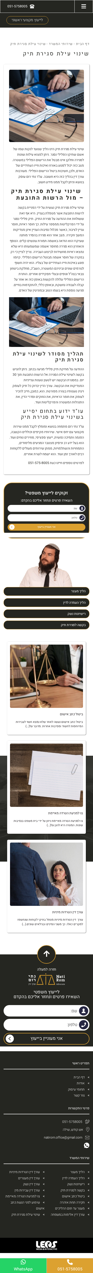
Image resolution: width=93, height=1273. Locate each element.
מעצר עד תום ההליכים (70, 1208)
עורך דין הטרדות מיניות (24, 1171)
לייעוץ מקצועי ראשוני (27, 20)
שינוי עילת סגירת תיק (25, 1214)
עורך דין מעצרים (29, 1178)
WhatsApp (23, 1269)
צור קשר (79, 1095)
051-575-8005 (38, 462)
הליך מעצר (78, 591)
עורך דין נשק (31, 1184)
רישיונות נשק (76, 613)
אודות (81, 1083)
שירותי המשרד (60, 43)
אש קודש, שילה (73, 1129)
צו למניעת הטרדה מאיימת (22, 1196)
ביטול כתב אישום (73, 1196)
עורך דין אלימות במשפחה (68, 1214)
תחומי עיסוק (76, 1089)
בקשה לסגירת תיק (73, 624)
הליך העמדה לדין (74, 602)
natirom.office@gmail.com (63, 1137)
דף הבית (82, 43)
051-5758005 (72, 1121)
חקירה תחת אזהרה (72, 1202)
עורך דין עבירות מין (27, 1190)
